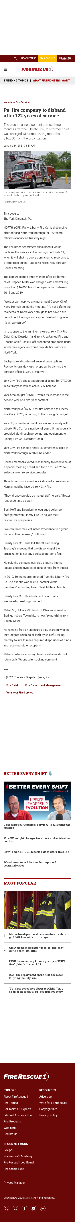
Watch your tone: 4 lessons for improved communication (30, 864)
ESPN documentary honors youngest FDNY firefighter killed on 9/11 (37, 963)
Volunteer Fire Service (17, 102)
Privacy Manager (14, 1182)
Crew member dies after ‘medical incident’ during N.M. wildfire (36, 949)
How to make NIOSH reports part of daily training (36, 852)
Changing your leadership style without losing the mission (37, 826)
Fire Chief (12, 685)
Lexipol (28, 1197)
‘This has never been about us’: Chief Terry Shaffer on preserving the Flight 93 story (36, 990)
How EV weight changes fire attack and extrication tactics (37, 840)
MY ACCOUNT (47, 58)
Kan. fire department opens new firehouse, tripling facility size (36, 977)
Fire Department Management (43, 685)
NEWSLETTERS (28, 58)
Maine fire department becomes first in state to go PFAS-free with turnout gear (39, 936)
